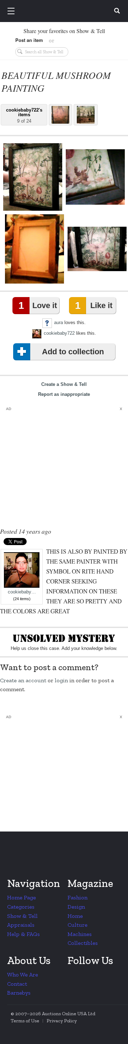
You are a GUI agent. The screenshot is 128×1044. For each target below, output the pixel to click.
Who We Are (22, 974)
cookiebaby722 (59, 333)
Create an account (23, 680)
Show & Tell (22, 916)
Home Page (21, 897)
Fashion (77, 897)
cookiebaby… (22, 592)
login (61, 680)
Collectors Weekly (65, 11)
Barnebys (19, 992)
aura (58, 322)
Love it (37, 305)
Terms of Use (25, 1021)
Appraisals (20, 924)
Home (75, 916)
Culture (77, 924)
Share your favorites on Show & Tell (64, 30)
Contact (17, 983)
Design (76, 906)
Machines (80, 934)
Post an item (29, 40)
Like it (93, 305)
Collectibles (83, 943)
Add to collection (73, 351)
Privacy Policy (62, 1021)
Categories (20, 906)
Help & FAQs (23, 934)
